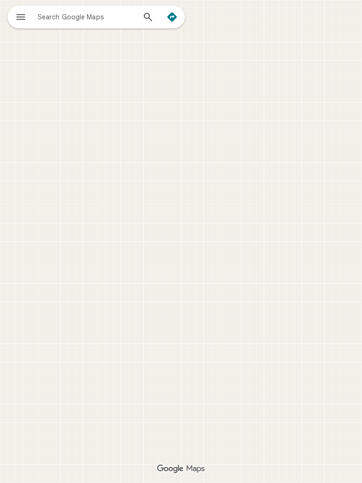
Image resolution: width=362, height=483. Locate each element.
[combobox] (86, 16)
